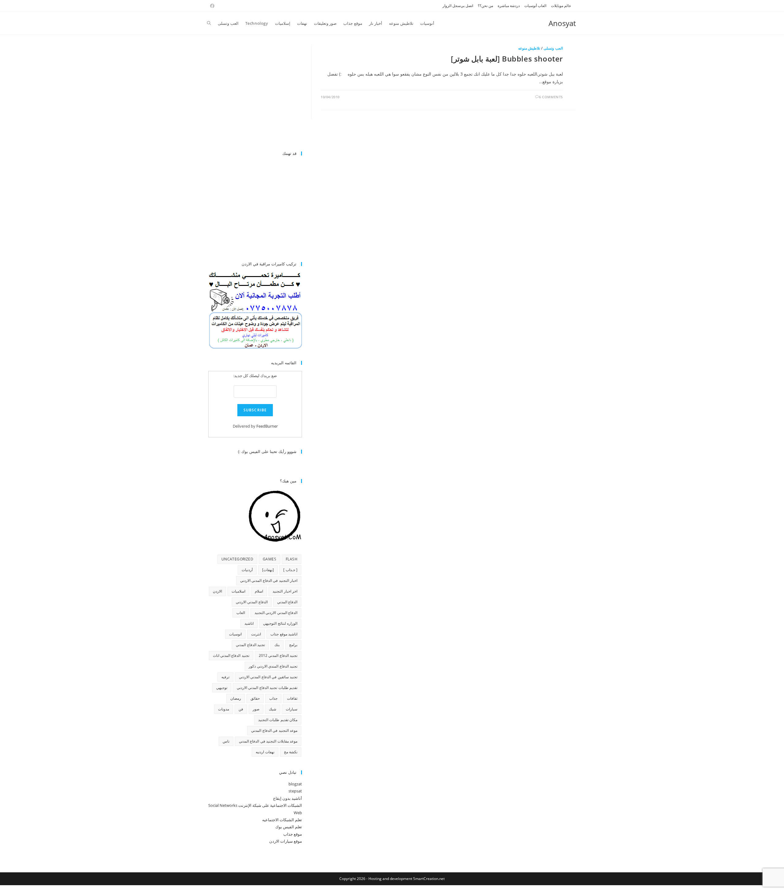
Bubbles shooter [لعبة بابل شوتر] (507, 59)
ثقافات (292, 698)
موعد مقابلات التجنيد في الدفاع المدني (268, 741)
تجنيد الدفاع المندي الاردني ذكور (273, 666)
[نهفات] (268, 569)
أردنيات (247, 569)
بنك (277, 644)
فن (241, 709)
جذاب (273, 698)
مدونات (223, 709)
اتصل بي (467, 5)
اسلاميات (238, 591)
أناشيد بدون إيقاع (287, 798)
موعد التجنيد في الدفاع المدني (274, 730)
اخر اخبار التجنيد (285, 591)
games (269, 559)
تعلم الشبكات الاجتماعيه (282, 819)
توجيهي (221, 687)
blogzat (295, 784)
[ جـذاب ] (290, 569)
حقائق (255, 698)
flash (291, 559)
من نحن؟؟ (485, 5)
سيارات (291, 709)
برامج (293, 644)
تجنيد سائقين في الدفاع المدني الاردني (268, 676)
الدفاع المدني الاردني (252, 602)
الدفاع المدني (287, 602)
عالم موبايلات (561, 5)
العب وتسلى (553, 48)
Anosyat (562, 23)
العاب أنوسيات (535, 5)
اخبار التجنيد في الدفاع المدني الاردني (268, 580)
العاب (240, 612)
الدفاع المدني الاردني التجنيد (275, 612)
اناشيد (249, 623)
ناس (226, 741)
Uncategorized (237, 559)
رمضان (235, 698)
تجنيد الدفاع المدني (250, 644)
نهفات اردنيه (265, 751)
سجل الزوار (452, 5)
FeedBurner (267, 426)
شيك (272, 709)
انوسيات (235, 634)
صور (256, 709)
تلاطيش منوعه (529, 48)
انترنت (256, 634)
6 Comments (551, 97)
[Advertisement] (250, 94)
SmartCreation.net (429, 878)
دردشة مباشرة (509, 5)
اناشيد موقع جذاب (283, 634)
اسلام (259, 591)
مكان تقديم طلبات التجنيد (277, 719)
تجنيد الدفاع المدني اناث (231, 655)
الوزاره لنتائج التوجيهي (280, 623)
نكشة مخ (290, 751)
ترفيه (225, 676)
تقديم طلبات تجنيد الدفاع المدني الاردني (267, 687)
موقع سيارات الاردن (285, 841)
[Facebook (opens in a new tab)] (211, 6)
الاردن (217, 591)
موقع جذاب (292, 834)
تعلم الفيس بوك (288, 826)
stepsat (295, 791)
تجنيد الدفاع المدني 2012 (278, 655)
